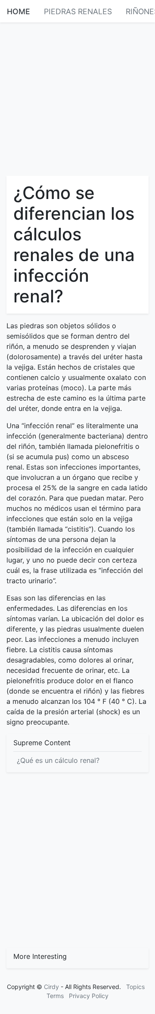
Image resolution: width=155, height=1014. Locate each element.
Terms (55, 995)
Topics (135, 986)
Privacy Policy (88, 995)
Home (18, 11)
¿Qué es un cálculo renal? (58, 760)
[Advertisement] (77, 98)
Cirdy (51, 986)
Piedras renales (78, 11)
